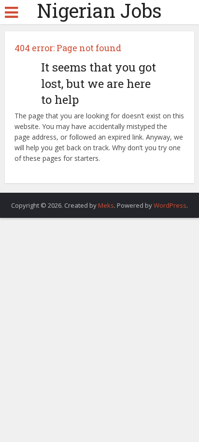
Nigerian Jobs (99, 10)
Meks (106, 205)
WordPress (170, 205)
